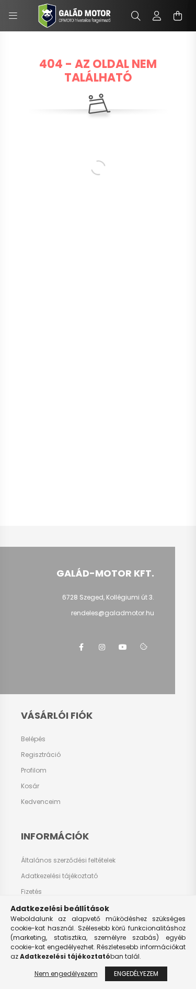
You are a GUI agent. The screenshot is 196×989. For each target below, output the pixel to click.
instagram (101, 647)
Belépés (33, 739)
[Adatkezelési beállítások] (143, 647)
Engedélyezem (136, 973)
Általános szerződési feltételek (68, 860)
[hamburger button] (13, 15)
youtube (122, 647)
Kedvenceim (41, 802)
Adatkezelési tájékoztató (59, 876)
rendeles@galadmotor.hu (112, 612)
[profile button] (156, 15)
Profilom (34, 770)
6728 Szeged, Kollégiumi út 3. (108, 597)
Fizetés (31, 891)
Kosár (30, 786)
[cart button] (177, 15)
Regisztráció (41, 754)
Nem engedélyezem (66, 973)
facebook (81, 647)
